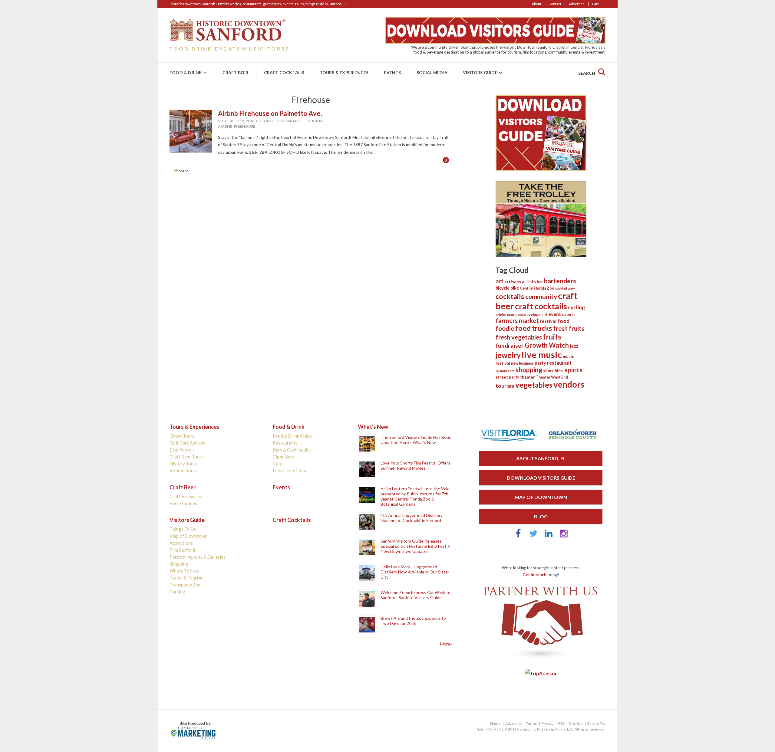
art (499, 280)
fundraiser (510, 345)
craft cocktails (541, 306)
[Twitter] (533, 536)
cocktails (510, 296)
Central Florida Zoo (537, 288)
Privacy (547, 723)
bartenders (560, 281)
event (554, 314)
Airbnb (225, 126)
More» (446, 643)
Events (392, 72)
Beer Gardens (183, 503)
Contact (555, 4)
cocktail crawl (565, 288)
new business (522, 363)
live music (542, 354)
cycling (576, 307)
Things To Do (183, 529)
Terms (531, 723)
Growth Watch (547, 345)
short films (553, 370)
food (563, 321)
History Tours (183, 463)
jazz (574, 346)
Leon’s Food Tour (290, 470)
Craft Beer (236, 72)
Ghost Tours (182, 435)
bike (514, 288)
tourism (505, 386)
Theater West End (552, 377)
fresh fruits (568, 328)
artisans (512, 281)
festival (548, 321)
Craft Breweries (186, 496)
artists (529, 281)
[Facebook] (518, 536)
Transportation (185, 584)
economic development (527, 314)
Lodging (314, 121)
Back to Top (596, 723)
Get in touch (534, 574)
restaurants (505, 371)
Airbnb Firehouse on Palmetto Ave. (270, 113)
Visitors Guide (480, 72)
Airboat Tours (183, 470)
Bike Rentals (182, 449)
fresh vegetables (519, 337)
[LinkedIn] (548, 536)
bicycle (503, 288)
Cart (595, 4)
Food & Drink (186, 72)
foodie (505, 328)
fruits (552, 336)
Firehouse (244, 126)
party (540, 363)
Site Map (575, 723)
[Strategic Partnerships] (540, 659)
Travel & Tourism (186, 577)
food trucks (533, 328)
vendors (568, 384)
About (536, 4)
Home (495, 723)
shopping (529, 370)
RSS (561, 723)
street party (507, 377)
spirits (573, 370)
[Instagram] (564, 536)
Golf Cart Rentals (187, 442)
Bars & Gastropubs (292, 449)
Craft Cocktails (284, 72)
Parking (177, 591)
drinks (501, 315)
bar (540, 281)
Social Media (432, 72)
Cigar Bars (283, 456)
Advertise (577, 4)
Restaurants (285, 442)
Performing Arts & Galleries (198, 557)
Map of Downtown (188, 536)
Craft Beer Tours (186, 456)
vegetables (533, 384)
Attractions (181, 543)
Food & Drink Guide (292, 435)
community (541, 296)
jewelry (508, 355)
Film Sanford (182, 550)
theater (527, 377)
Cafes (279, 463)
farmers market (517, 320)
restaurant (559, 363)
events (568, 314)
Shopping (179, 563)
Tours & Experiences (344, 72)
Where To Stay (184, 570)
